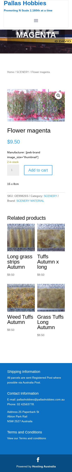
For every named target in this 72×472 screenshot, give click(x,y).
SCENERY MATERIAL (30, 200)
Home (10, 72)
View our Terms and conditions (26, 438)
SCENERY (22, 72)
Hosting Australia (44, 466)
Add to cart (38, 170)
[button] (58, 95)
